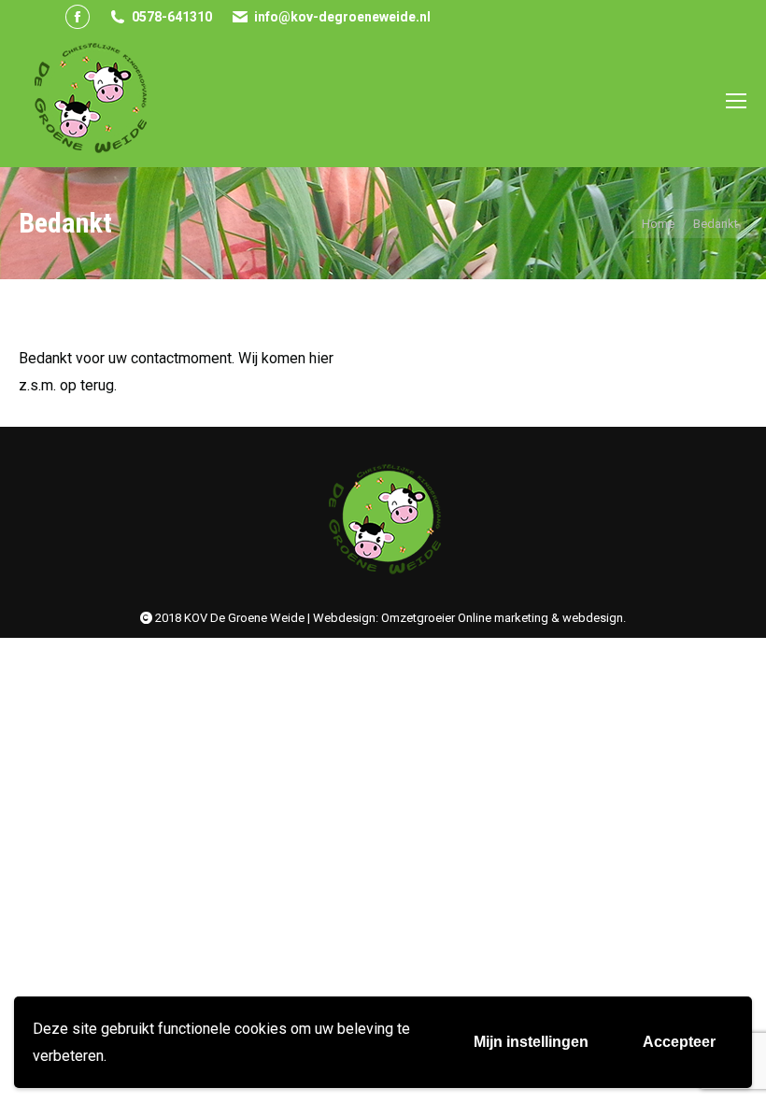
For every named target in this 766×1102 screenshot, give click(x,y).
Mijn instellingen (531, 1042)
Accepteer (679, 1042)
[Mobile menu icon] (736, 101)
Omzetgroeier (418, 618)
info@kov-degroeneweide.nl (342, 16)
